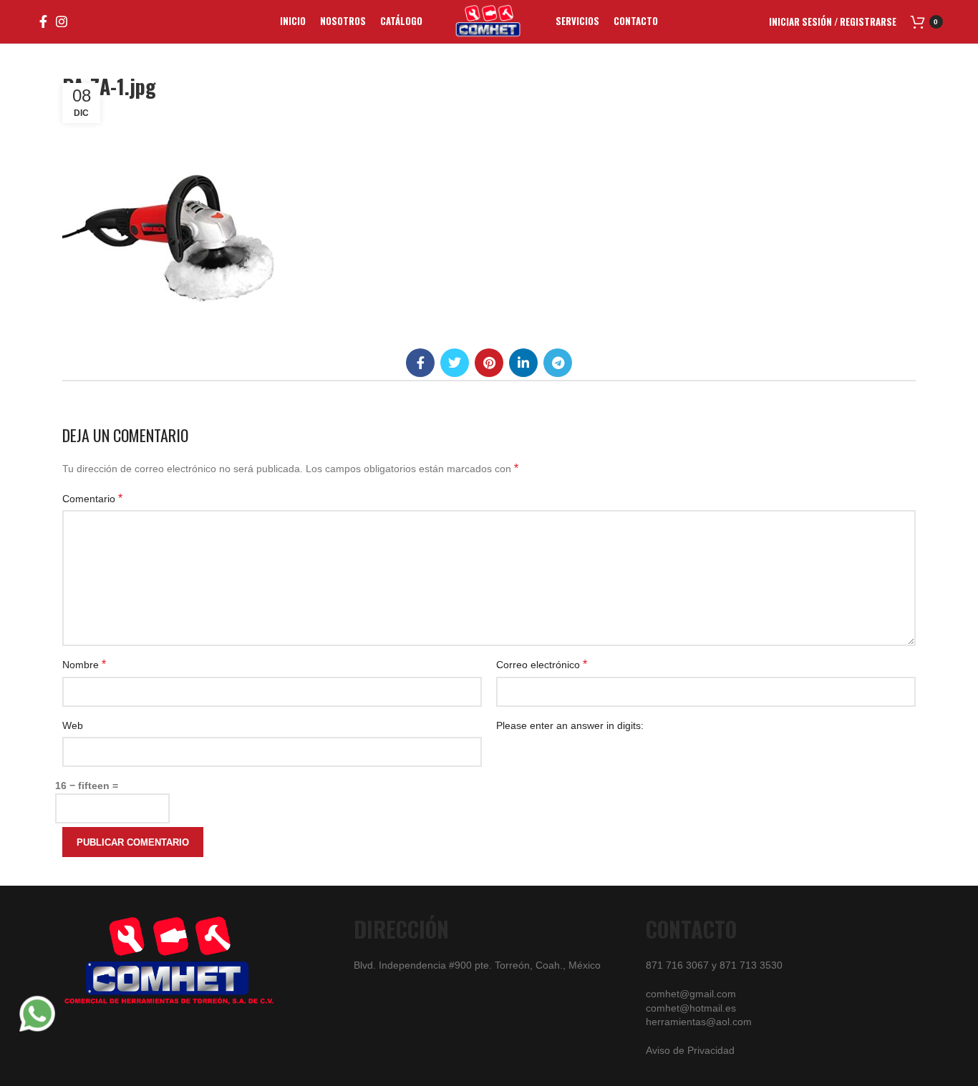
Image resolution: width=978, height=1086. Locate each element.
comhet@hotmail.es (691, 1008)
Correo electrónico (541, 664)
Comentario (92, 498)
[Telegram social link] (557, 362)
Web (72, 725)
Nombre (84, 664)
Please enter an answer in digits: (570, 725)
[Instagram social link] (62, 21)
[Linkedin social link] (523, 362)
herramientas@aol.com (699, 1021)
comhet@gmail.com (691, 993)
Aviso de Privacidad (690, 1050)
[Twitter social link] (454, 362)
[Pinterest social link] (489, 362)
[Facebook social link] (43, 21)
